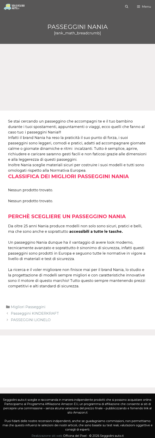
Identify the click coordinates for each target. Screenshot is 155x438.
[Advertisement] (77, 74)
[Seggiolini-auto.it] (13, 6)
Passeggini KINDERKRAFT (35, 313)
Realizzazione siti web (46, 436)
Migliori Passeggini (28, 307)
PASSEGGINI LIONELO (31, 320)
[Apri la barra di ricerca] (126, 6)
